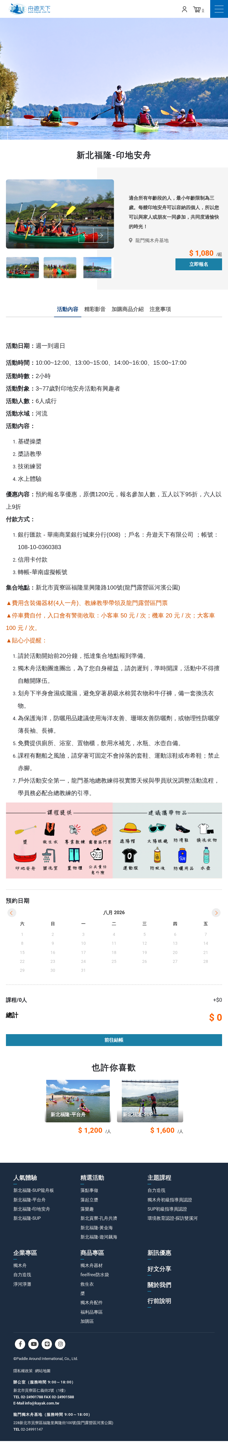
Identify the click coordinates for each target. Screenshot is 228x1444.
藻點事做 (89, 1190)
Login (184, 9)
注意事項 (160, 309)
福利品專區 (91, 1312)
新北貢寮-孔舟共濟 (98, 1218)
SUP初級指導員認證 (167, 1209)
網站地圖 (42, 1371)
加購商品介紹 (128, 309)
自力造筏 (156, 1190)
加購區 (87, 1321)
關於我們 (159, 1284)
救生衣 (87, 1284)
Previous (86, 235)
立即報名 (198, 264)
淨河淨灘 (22, 1284)
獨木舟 (20, 1265)
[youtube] (33, 1344)
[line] (46, 1344)
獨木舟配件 (91, 1302)
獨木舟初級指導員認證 (170, 1200)
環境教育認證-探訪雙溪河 (173, 1218)
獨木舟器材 (91, 1265)
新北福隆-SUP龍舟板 (33, 1190)
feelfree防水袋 (94, 1274)
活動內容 (67, 309)
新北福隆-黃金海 (96, 1227)
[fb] (20, 1344)
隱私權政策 (23, 1371)
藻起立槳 (89, 1200)
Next (100, 235)
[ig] (60, 1344)
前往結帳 (114, 1040)
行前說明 (159, 1300)
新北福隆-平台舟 (29, 1200)
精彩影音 (95, 309)
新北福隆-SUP (27, 1218)
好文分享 (159, 1268)
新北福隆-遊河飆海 (98, 1237)
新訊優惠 (159, 1252)
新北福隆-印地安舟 (31, 1209)
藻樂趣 (87, 1209)
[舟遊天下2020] (29, 9)
